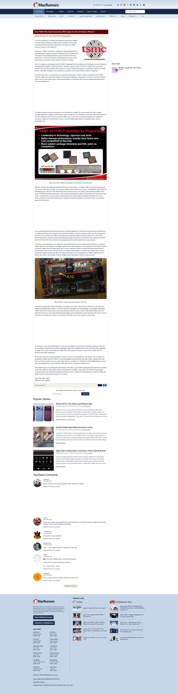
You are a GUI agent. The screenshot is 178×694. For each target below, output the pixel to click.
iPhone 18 (132, 16)
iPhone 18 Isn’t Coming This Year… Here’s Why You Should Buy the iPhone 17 (95, 630)
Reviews (80, 11)
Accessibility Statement (39, 682)
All (143, 16)
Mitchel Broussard (38, 646)
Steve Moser (36, 667)
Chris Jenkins (67, 36)
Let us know (108, 5)
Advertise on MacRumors (44, 623)
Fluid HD (60, 685)
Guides (61, 11)
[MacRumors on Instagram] (121, 5)
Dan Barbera (36, 660)
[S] (37, 580)
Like (53, 486)
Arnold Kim (36, 632)
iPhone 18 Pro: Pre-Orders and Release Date (74, 404)
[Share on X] (100, 385)
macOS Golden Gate (85, 16)
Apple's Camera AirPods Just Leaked (94, 608)
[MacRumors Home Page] (46, 5)
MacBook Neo (100, 16)
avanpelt (46, 479)
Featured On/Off (38, 685)
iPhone (47, 380)
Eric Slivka (52, 632)
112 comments (40, 385)
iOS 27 (62, 16)
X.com (38, 635)
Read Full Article (61, 420)
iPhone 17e (112, 16)
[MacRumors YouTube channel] (134, 5)
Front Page (39, 11)
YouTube (79, 602)
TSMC (48, 378)
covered (52, 40)
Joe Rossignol (86, 406)
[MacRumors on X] (127, 5)
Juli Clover (36, 639)
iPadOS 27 (71, 16)
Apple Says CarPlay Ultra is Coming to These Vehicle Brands (81, 451)
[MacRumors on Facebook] (125, 5)
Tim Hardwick (53, 646)
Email (34, 635)
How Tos (71, 11)
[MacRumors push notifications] (137, 5)
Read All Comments (71, 586)
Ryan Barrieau (53, 660)
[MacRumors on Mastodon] (131, 5)
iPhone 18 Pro (39, 16)
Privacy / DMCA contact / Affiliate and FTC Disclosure (46, 678)
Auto (65, 685)
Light (68, 685)
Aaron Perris (53, 667)
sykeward (46, 573)
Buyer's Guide (92, 11)
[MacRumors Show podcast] (118, 5)
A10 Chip (42, 378)
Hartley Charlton (37, 653)
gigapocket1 (47, 543)
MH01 (45, 555)
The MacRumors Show (123, 602)
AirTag (122, 16)
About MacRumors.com (43, 617)
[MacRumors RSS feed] (141, 5)
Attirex (45, 518)
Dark (71, 685)
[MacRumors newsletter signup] (144, 5)
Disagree (57, 486)
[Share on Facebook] (104, 385)
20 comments (71, 420)
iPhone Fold (51, 16)
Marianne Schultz (54, 653)
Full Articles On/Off (48, 685)
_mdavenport (47, 531)
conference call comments (64, 51)
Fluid (55, 685)
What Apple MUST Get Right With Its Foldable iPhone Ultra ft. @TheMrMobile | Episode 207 (132, 608)
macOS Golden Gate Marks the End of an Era (74, 427)
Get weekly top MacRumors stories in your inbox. (70, 390)
